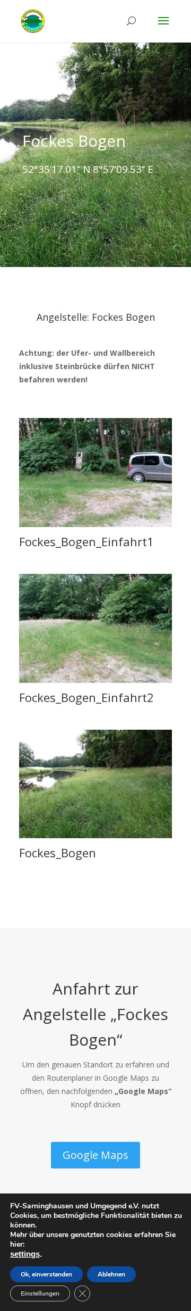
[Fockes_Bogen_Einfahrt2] (95, 680)
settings (25, 1254)
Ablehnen (111, 1274)
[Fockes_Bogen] (95, 835)
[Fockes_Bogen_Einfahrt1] (95, 524)
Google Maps (95, 1155)
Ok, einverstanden (46, 1274)
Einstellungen (40, 1293)
